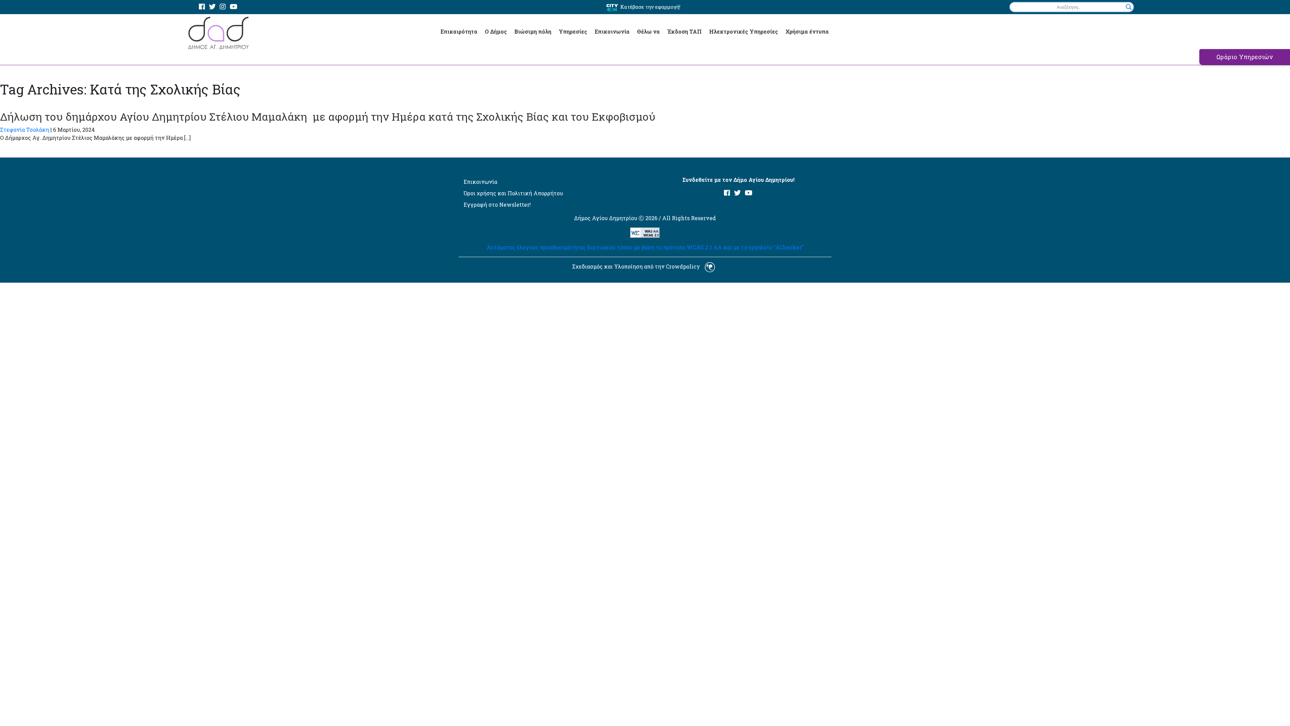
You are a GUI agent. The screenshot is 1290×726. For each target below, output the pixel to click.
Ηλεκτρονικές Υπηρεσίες (743, 31)
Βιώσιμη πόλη (532, 31)
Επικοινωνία (612, 31)
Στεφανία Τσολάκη (24, 129)
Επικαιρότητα (458, 31)
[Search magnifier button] (1128, 7)
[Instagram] (223, 6)
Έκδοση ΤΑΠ (684, 31)
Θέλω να (648, 31)
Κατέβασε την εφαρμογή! (650, 6)
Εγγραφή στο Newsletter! (497, 204)
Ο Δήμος (496, 31)
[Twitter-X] (212, 6)
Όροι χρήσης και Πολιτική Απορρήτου (513, 193)
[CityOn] (612, 7)
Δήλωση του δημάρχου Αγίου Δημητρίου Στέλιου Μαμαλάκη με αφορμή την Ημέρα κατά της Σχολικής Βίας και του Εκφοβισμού (327, 116)
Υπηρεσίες (573, 31)
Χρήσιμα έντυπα (807, 31)
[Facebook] (202, 6)
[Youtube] (234, 6)
